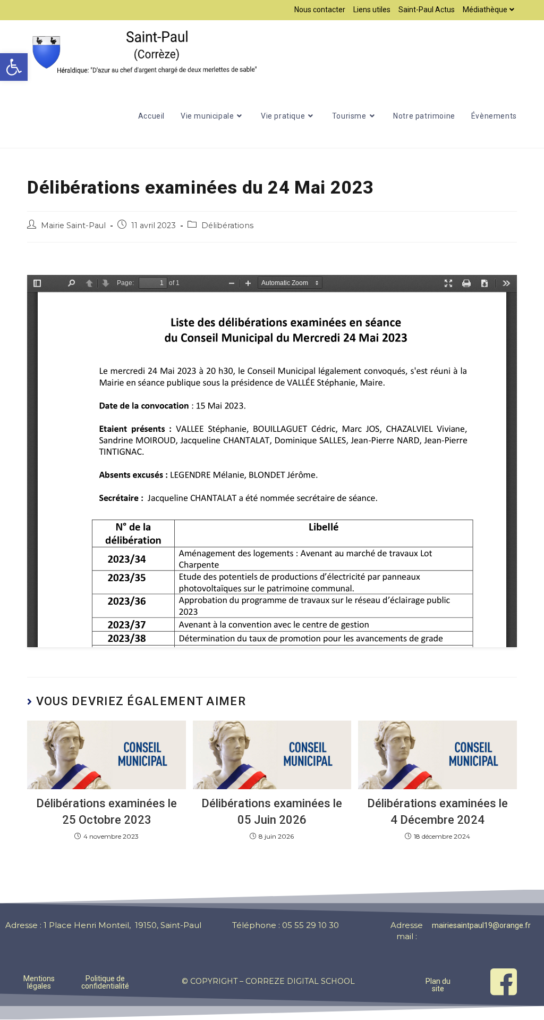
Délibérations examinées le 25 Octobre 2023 (106, 811)
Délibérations (227, 225)
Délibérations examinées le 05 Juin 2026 (271, 811)
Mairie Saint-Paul (73, 225)
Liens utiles (371, 9)
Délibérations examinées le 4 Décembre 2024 (437, 811)
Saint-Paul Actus (426, 9)
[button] (14, 67)
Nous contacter (319, 9)
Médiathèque (485, 9)
